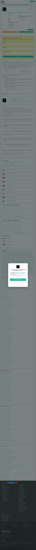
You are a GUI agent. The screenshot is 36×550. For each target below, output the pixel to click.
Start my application (17, 279)
